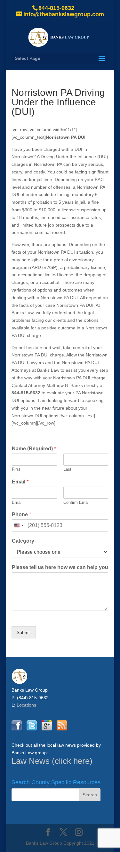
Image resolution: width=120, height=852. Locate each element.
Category (23, 541)
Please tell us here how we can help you (60, 567)
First (16, 469)
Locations (26, 705)
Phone (21, 514)
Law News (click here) (52, 761)
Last (67, 469)
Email (20, 481)
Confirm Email (76, 502)
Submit (24, 632)
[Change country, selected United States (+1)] (18, 525)
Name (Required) (34, 448)
